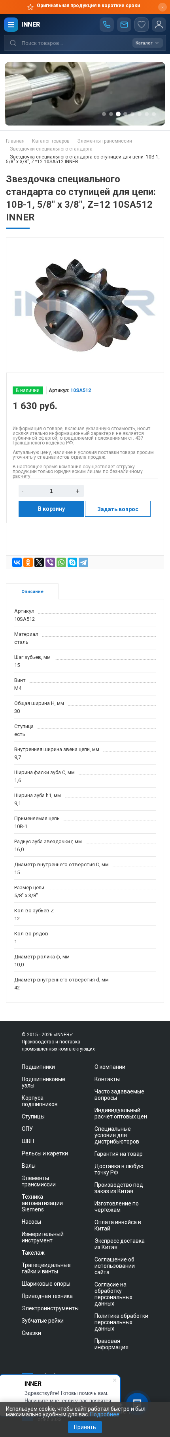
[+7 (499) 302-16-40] (107, 24)
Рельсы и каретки (45, 1153)
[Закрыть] (162, 7)
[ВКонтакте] (17, 562)
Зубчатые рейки (43, 1320)
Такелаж (33, 1253)
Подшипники (38, 1067)
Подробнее (104, 1414)
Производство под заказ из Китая (118, 1188)
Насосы (31, 1222)
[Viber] (50, 562)
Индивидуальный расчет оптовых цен (120, 1113)
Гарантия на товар (118, 1154)
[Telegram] (83, 562)
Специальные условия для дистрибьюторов (116, 1135)
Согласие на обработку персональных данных (113, 1294)
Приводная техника (47, 1296)
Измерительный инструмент (43, 1237)
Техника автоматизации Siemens (42, 1203)
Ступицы (33, 1116)
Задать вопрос (117, 509)
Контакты (107, 1079)
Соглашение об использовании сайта (114, 1265)
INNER (30, 24)
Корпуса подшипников (40, 1101)
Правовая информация (111, 1344)
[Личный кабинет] (159, 24)
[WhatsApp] (61, 562)
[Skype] (72, 562)
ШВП (28, 1141)
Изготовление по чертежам (116, 1206)
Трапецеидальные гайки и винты (46, 1268)
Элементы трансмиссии (39, 1181)
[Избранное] (141, 24)
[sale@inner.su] (124, 24)
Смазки (31, 1333)
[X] (39, 562)
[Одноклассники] (28, 562)
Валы (29, 1166)
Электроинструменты (50, 1308)
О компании (109, 1067)
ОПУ (27, 1129)
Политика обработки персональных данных (121, 1322)
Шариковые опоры (46, 1284)
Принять (85, 1427)
